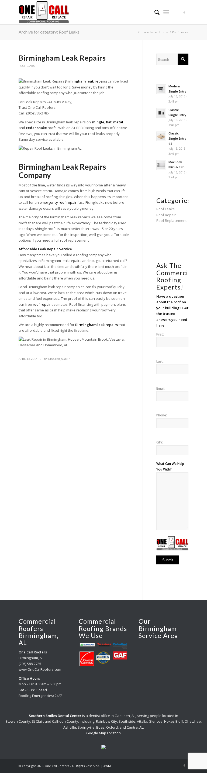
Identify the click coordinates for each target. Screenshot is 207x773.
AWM (107, 766)
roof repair (42, 304)
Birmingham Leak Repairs (62, 58)
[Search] (154, 12)
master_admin (59, 358)
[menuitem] (154, 12)
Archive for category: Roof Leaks (49, 31)
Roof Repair (166, 214)
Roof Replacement (171, 220)
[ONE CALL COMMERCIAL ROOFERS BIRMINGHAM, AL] (44, 12)
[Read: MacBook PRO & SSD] (161, 165)
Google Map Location (103, 733)
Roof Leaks (26, 65)
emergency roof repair (58, 202)
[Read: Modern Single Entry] (161, 89)
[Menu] (166, 12)
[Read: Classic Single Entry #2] (161, 136)
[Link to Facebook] (184, 12)
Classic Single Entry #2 (177, 138)
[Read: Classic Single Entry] (161, 113)
